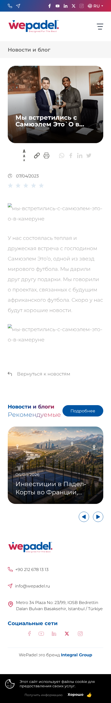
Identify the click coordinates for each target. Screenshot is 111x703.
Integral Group (76, 654)
